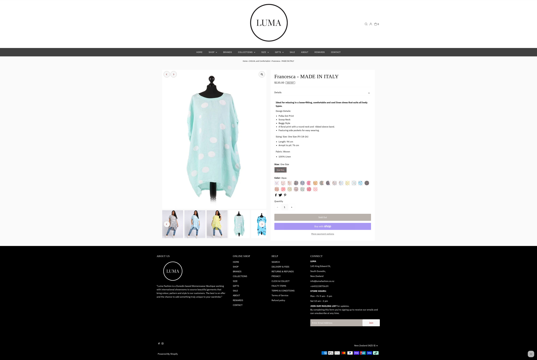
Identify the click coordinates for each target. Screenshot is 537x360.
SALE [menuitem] (292, 52)
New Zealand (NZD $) (365, 345)
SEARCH (276, 262)
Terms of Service (280, 295)
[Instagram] (162, 346)
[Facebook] (159, 346)
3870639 (323, 286)
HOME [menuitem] (199, 52)
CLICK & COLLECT (280, 281)
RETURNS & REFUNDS (283, 271)
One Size (280, 170)
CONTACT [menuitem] (336, 52)
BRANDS (237, 271)
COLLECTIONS (240, 276)
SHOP (236, 266)
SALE (235, 290)
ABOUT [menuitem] (304, 52)
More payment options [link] (322, 233)
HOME (236, 262)
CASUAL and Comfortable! (259, 61)
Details (278, 92)
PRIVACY (276, 276)
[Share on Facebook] (276, 195)
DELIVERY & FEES (280, 266)
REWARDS (238, 300)
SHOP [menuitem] (212, 52)
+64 (312, 286)
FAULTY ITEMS (279, 285)
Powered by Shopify (168, 353)
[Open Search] (366, 24)
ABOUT (236, 295)
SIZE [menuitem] (264, 52)
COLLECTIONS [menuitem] (245, 52)
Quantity (278, 201)
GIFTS (236, 285)
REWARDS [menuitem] (320, 52)
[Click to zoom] (262, 74)
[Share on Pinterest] (285, 195)
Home (245, 61)
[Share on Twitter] (281, 195)
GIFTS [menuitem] (278, 52)
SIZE (235, 281)
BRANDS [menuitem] (227, 52)
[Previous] (167, 74)
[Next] (173, 74)
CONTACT (237, 305)
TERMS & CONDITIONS (283, 290)
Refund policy (278, 300)
